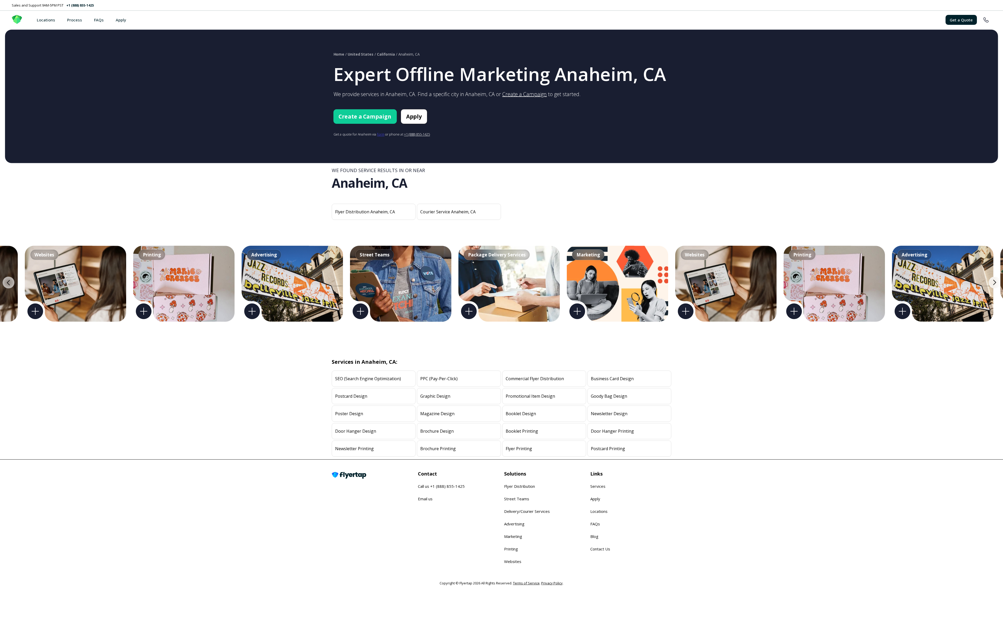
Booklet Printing (522, 431)
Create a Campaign (524, 94)
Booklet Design (521, 413)
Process (74, 19)
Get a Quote (961, 19)
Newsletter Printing (354, 448)
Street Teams (516, 498)
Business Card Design (612, 379)
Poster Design (349, 413)
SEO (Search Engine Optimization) (368, 379)
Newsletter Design (609, 413)
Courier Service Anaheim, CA (448, 212)
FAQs (99, 19)
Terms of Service (526, 583)
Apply (121, 19)
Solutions (515, 474)
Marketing (513, 536)
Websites (512, 561)
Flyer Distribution (519, 486)
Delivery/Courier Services (527, 511)
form (380, 134)
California (386, 54)
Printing (511, 548)
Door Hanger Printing (612, 431)
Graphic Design (435, 396)
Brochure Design (437, 431)
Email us (425, 498)
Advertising (514, 523)
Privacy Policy (552, 583)
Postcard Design (351, 396)
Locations (46, 19)
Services (597, 486)
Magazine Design (437, 413)
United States (361, 54)
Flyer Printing (519, 448)
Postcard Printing (608, 448)
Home (339, 54)
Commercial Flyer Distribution (535, 379)
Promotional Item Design (530, 396)
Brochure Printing (438, 448)
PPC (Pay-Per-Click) (439, 379)
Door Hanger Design (355, 431)
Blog (594, 536)
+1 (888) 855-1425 (80, 5)
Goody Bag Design (609, 396)
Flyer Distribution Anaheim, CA (365, 212)
